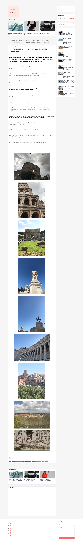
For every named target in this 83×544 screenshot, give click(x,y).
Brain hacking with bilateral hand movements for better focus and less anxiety (31, 33)
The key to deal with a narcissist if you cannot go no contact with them (68, 47)
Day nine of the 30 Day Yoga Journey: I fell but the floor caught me (68, 67)
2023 (9, 528)
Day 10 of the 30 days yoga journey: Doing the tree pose (68, 54)
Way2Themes (17, 542)
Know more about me (62, 24)
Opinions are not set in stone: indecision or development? (45, 480)
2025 (9, 525)
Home (9, 46)
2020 (9, 533)
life (11, 46)
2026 (9, 523)
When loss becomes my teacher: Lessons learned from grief (30, 480)
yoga (67, 8)
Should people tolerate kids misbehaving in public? (68, 87)
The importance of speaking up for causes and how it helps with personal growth (68, 81)
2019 (9, 535)
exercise (70, 8)
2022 (9, 530)
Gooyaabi (26, 542)
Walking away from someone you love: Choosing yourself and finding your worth (15, 33)
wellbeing (60, 8)
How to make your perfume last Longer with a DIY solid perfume (68, 93)
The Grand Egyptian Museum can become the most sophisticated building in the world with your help (68, 74)
